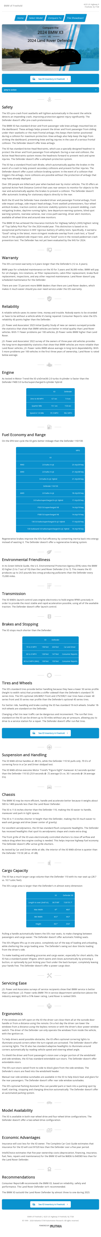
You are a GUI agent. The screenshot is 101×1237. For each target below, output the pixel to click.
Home (20, 17)
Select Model (36, 17)
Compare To (55, 17)
